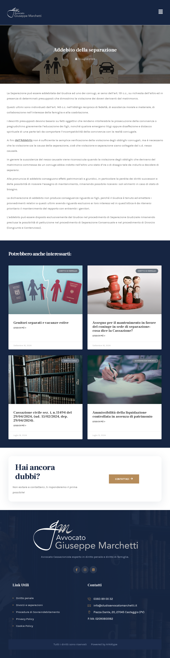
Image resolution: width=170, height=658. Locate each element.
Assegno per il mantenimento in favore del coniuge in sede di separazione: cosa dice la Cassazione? (124, 326)
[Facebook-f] (76, 569)
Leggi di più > (19, 328)
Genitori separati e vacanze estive (41, 322)
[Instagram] (85, 569)
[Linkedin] (93, 569)
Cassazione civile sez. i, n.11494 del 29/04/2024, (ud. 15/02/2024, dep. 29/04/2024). (42, 416)
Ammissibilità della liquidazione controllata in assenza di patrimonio (122, 414)
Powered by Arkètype (104, 644)
